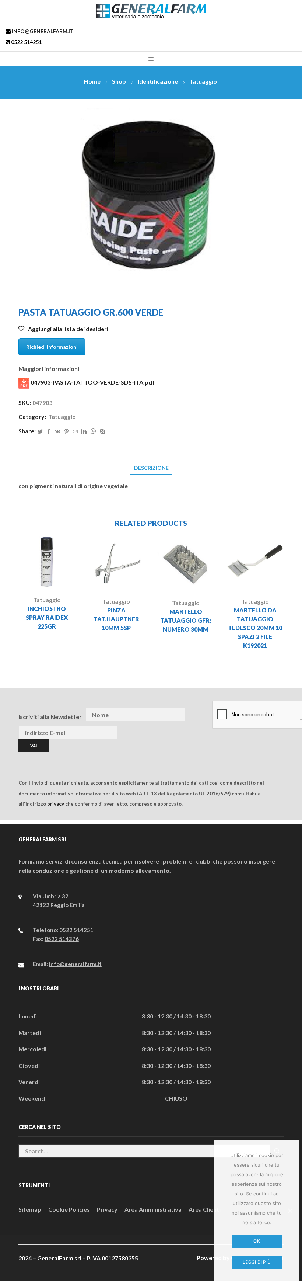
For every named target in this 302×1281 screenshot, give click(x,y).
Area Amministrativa (153, 1209)
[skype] (101, 431)
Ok (256, 1241)
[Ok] (290, 1210)
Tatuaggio (203, 81)
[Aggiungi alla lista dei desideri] (57, 577)
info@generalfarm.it (42, 31)
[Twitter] (40, 431)
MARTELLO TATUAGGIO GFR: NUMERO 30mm (185, 620)
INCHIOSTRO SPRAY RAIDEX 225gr (47, 617)
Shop (119, 81)
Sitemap (29, 1209)
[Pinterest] (66, 431)
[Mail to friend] (75, 431)
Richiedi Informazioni (52, 347)
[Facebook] (49, 431)
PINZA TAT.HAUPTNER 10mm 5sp (116, 619)
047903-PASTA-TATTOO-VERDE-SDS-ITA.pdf (92, 382)
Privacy (107, 1209)
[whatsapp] (93, 431)
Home (92, 81)
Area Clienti (205, 1209)
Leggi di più (257, 1262)
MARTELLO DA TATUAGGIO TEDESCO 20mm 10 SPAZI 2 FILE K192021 (255, 628)
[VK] (57, 431)
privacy (55, 804)
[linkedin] (84, 431)
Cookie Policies (69, 1209)
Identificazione (158, 81)
